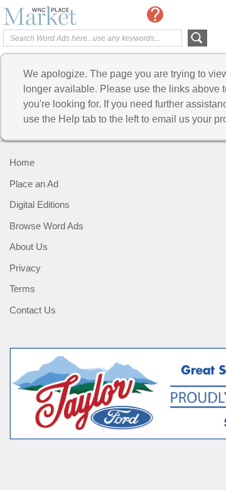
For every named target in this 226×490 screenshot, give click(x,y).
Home (22, 162)
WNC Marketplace (53, 15)
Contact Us (32, 310)
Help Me (155, 14)
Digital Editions (39, 204)
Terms (22, 288)
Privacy (25, 268)
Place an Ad (33, 183)
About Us (28, 246)
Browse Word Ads (46, 225)
